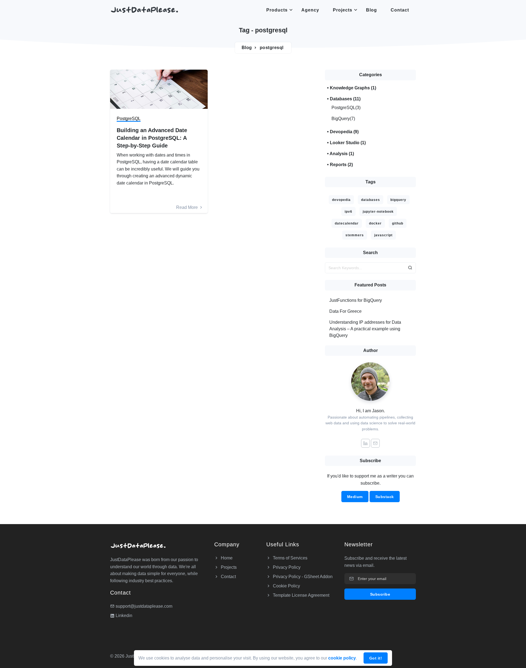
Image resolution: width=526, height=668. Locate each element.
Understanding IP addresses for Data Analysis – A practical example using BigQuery (365, 329)
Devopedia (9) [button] (344, 131)
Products (277, 10)
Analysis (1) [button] (342, 153)
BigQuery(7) (343, 118)
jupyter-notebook (378, 212)
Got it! (375, 658)
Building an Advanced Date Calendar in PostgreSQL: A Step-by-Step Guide (152, 138)
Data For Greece (345, 311)
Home (226, 558)
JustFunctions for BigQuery (355, 300)
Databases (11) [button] (345, 98)
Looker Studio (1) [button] (348, 142)
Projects (342, 10)
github (397, 223)
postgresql (272, 47)
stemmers (354, 235)
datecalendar (347, 223)
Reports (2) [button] (341, 164)
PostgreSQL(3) (346, 107)
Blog (371, 10)
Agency (310, 10)
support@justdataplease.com (144, 606)
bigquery (398, 200)
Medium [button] (355, 496)
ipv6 (348, 212)
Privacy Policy (286, 567)
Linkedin (123, 615)
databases (370, 200)
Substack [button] (384, 496)
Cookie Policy (286, 586)
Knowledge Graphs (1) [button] (353, 88)
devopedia (341, 200)
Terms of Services (289, 558)
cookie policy (342, 658)
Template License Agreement (300, 595)
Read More (187, 207)
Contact (400, 10)
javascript (383, 235)
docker (375, 223)
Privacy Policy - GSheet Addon (302, 576)
